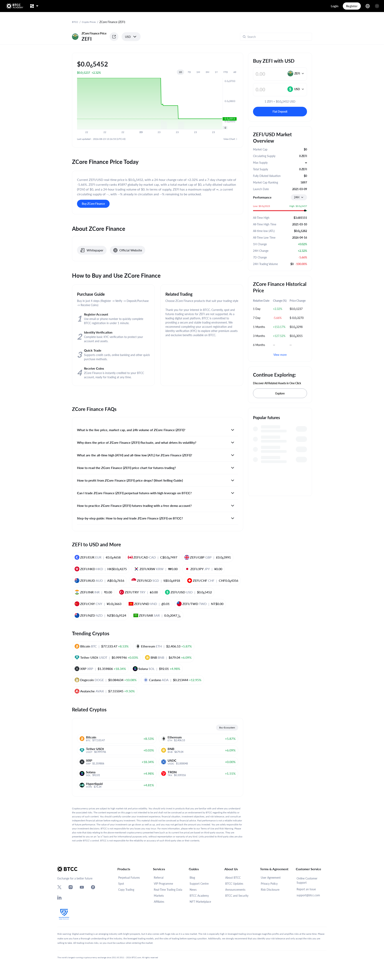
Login (334, 6)
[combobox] (299, 197)
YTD (225, 72)
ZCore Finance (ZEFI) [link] (112, 22)
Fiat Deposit (280, 111)
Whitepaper (95, 250)
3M (207, 72)
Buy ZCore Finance (93, 203)
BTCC (75, 21)
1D (180, 72)
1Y (216, 72)
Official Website (130, 250)
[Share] (114, 36)
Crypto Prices (89, 21)
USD (128, 36)
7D (189, 72)
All (234, 72)
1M (198, 72)
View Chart (229, 138)
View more (280, 354)
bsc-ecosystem (227, 727)
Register (352, 6)
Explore (280, 393)
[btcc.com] (15, 6)
